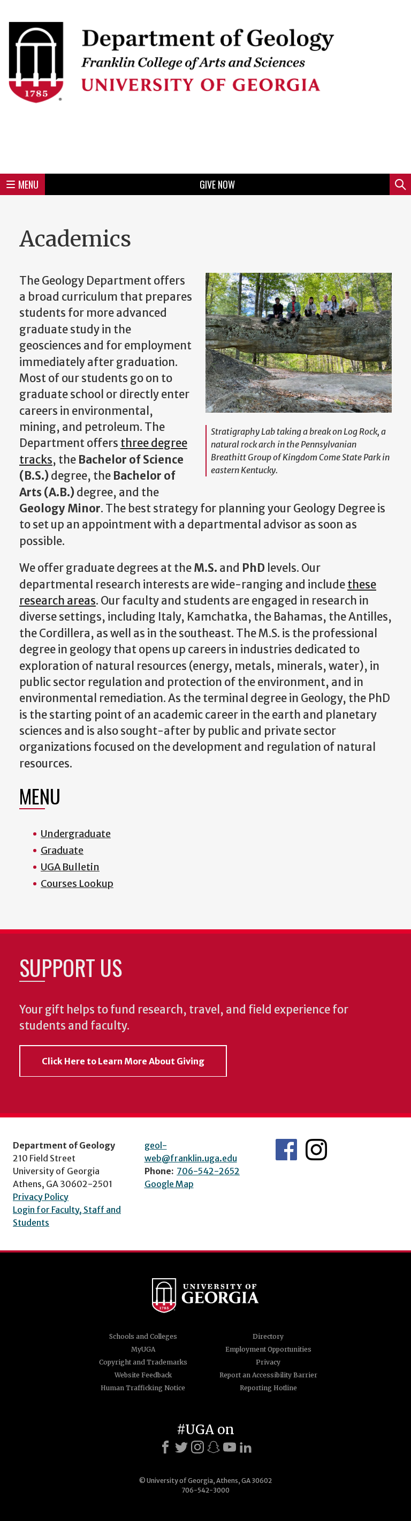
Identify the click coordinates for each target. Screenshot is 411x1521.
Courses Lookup (77, 883)
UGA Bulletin (70, 867)
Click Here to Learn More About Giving (123, 1061)
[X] (181, 1447)
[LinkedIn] (245, 1447)
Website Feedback (143, 1375)
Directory (268, 1336)
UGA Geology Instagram (316, 1149)
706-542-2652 (208, 1171)
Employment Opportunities (268, 1349)
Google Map (169, 1184)
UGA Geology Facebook (286, 1149)
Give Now (217, 184)
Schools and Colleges (143, 1336)
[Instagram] (197, 1447)
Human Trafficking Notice (143, 1388)
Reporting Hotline (268, 1388)
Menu (28, 184)
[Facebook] (165, 1447)
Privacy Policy (40, 1196)
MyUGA (143, 1349)
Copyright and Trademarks (143, 1362)
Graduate (62, 850)
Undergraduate (76, 833)
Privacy (268, 1362)
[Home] (205, 85)
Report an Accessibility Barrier (268, 1375)
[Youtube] (229, 1447)
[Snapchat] (213, 1447)
